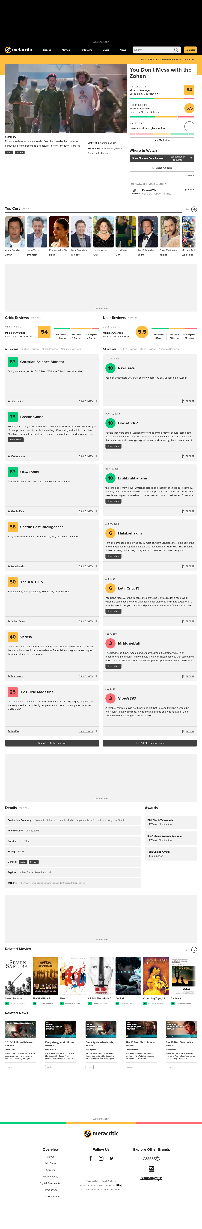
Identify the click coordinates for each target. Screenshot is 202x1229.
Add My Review (162, 140)
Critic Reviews (17, 317)
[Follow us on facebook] (90, 1159)
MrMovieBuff (125, 643)
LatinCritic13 (124, 588)
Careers (50, 1170)
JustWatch (189, 175)
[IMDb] (118, 1185)
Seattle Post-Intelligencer (36, 527)
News (123, 50)
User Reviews (114, 317)
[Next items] (194, 209)
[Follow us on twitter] (111, 1159)
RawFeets (121, 368)
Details (11, 808)
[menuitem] (47, 50)
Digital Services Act (50, 1183)
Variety (21, 637)
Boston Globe (26, 417)
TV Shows (86, 50)
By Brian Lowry (15, 676)
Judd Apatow (101, 153)
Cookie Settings (50, 1196)
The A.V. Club (26, 582)
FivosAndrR (123, 423)
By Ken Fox (13, 731)
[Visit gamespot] (151, 1160)
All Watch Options (162, 167)
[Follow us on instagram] (101, 1159)
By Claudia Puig (16, 511)
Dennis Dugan (109, 143)
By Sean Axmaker (16, 566)
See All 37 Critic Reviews (52, 743)
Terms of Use (50, 1190)
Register (190, 50)
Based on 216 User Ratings (144, 112)
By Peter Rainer (16, 401)
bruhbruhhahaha (127, 478)
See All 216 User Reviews (150, 743)
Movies (66, 50)
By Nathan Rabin (16, 621)
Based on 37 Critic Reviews (145, 93)
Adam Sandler (107, 148)
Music (105, 50)
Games (47, 50)
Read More (15, 439)
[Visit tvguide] (151, 1171)
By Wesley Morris (16, 456)
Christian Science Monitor (37, 362)
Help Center (50, 1163)
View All (27, 208)
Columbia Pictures (170, 59)
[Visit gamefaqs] (151, 1179)
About (50, 1156)
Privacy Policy (50, 1176)
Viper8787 (122, 698)
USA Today (24, 472)
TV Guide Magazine (31, 692)
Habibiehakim (125, 533)
